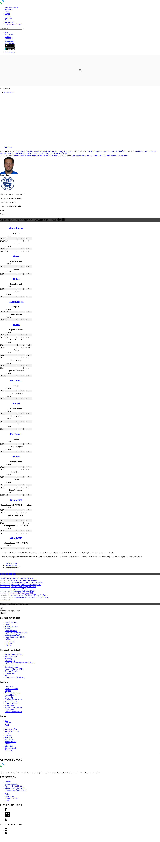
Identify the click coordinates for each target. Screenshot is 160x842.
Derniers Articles (8, 574)
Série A (46, 151)
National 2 (8, 629)
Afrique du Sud (29, 155)
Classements (9, 796)
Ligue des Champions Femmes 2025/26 (19, 663)
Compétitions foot (11, 798)
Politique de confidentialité (14, 786)
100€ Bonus (9, 43)
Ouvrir (3, 613)
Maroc (58, 153)
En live (7, 794)
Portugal (15, 153)
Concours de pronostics (13, 24)
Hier (6, 32)
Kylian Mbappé (10, 695)
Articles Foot (9, 641)
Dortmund (8, 750)
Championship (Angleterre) (15, 677)
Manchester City (11, 729)
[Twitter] (8, 817)
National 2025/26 (11, 626)
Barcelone (8, 737)
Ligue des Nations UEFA (14, 669)
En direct (9, 39)
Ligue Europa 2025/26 (13, 635)
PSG (6, 721)
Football (11, 7)
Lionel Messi (9, 687)
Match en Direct (12, 563)
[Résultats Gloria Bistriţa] (7, 190)
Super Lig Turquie (11, 665)
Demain (8, 37)
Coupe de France (11, 631)
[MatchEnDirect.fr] (7, 3)
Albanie (38, 155)
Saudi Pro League (64, 151)
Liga (41, 151)
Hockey (8, 16)
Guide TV (8, 18)
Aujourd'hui (9, 35)
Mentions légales (11, 784)
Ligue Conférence (120, 151)
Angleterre (145, 151)
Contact (7, 782)
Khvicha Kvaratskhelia (13, 708)
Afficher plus (52, 155)
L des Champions (95, 151)
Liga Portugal (10, 661)
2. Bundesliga (10, 673)
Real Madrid (9, 740)
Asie (108, 155)
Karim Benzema (11, 701)
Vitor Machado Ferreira (13, 712)
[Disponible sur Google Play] (10, 50)
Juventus (8, 744)
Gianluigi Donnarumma (13, 699)
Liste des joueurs (11, 566)
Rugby (7, 14)
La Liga (8, 639)
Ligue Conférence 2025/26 (15, 637)
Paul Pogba (9, 697)
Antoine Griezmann (12, 693)
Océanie (120, 155)
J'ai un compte (10, 52)
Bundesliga (53, 151)
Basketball (8, 9)
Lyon (7, 727)
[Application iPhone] (6, 830)
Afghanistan (18, 155)
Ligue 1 (18, 151)
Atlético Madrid (10, 742)
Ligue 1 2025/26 (11, 622)
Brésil (53, 153)
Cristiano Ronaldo (11, 689)
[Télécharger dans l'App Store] (10, 46)
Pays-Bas (27, 153)
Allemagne (7, 153)
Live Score (9, 643)
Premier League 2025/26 (14, 654)
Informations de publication (15, 788)
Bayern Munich (10, 748)
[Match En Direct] (7, 767)
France (138, 151)
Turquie (40, 153)
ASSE (7, 725)
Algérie (21, 153)
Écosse (34, 153)
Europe (113, 155)
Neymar (8, 691)
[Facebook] (6, 811)
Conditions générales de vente (16, 790)
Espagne (153, 151)
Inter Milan (9, 746)
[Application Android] (6, 834)
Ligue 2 (24, 151)
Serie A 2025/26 (11, 656)
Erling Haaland (10, 705)
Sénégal (64, 153)
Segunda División (11, 671)
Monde (125, 155)
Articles (7, 20)
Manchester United (12, 731)
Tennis (7, 12)
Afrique (76, 155)
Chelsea (8, 733)
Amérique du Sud (99, 155)
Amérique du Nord (86, 155)
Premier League (33, 151)
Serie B (7, 675)
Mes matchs (9, 22)
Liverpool (8, 735)
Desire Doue (9, 710)
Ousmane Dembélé (12, 703)
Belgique (47, 153)
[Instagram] (6, 820)
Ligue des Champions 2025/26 (16, 633)
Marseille (8, 723)
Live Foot (8, 645)
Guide (7, 800)
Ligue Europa (108, 151)
